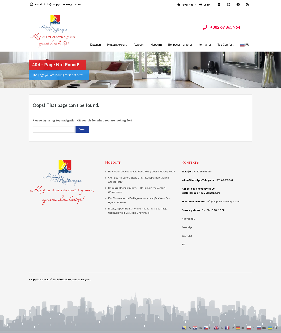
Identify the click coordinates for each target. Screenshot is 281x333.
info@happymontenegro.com (62, 4)
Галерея (138, 44)
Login (206, 4)
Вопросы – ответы (180, 44)
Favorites (187, 4)
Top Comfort (225, 44)
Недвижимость (117, 44)
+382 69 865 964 (225, 27)
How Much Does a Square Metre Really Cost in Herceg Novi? (141, 171)
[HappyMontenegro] (53, 33)
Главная (95, 44)
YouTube (187, 235)
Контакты (204, 44)
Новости (156, 44)
